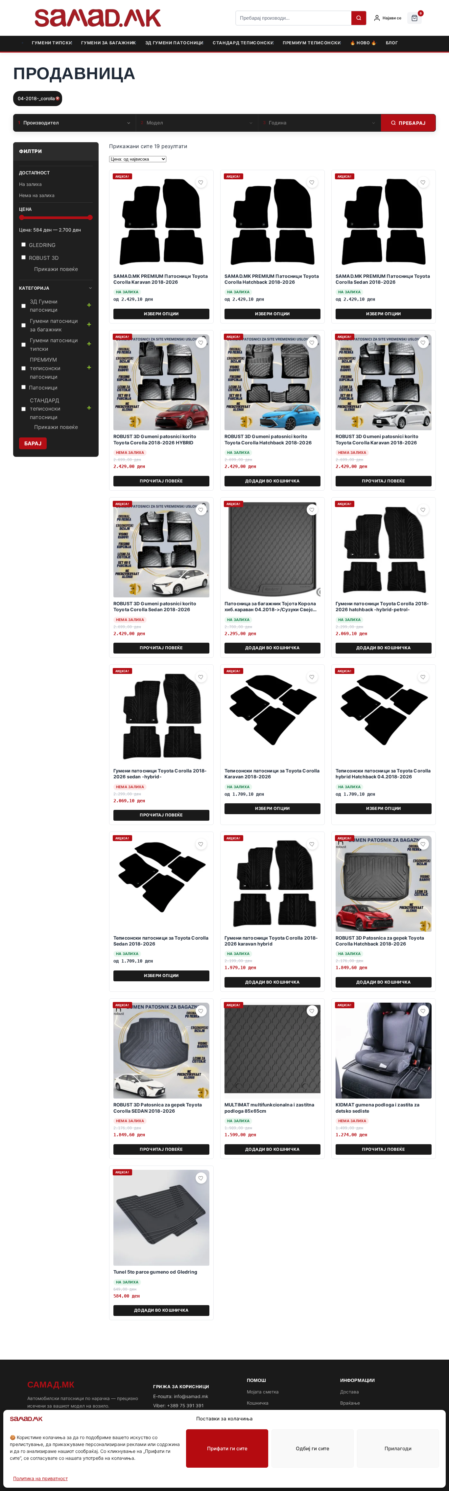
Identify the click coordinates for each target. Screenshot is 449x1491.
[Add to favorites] (201, 182)
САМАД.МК (50, 1384)
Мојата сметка (263, 1391)
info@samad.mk (191, 1396)
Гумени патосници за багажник (54, 325)
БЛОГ (392, 42)
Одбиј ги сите (312, 1448)
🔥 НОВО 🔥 (363, 42)
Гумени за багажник (108, 42)
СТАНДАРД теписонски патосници (45, 408)
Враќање (350, 1403)
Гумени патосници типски (54, 344)
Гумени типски (52, 42)
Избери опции (161, 313)
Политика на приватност (40, 1478)
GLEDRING (42, 245)
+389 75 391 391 (185, 1405)
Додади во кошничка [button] (272, 480)
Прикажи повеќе (56, 269)
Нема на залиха (37, 195)
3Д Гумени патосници (174, 42)
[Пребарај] (358, 18)
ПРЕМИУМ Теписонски (312, 42)
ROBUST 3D (44, 258)
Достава (349, 1391)
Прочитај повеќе (161, 480)
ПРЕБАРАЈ (412, 123)
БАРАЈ (32, 443)
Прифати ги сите (227, 1448)
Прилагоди (398, 1448)
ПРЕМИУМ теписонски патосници (45, 368)
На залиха (30, 184)
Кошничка (258, 1403)
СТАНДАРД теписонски (243, 42)
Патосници (43, 387)
